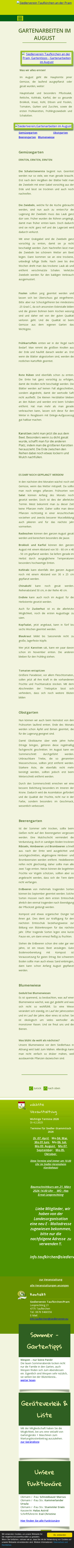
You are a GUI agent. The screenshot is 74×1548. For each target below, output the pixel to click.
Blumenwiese (46, 137)
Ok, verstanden (59, 1534)
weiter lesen (28, 1380)
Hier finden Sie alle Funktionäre (40, 1520)
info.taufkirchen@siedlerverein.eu (49, 1318)
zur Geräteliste (29, 1442)
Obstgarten (60, 132)
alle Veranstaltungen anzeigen (49, 1285)
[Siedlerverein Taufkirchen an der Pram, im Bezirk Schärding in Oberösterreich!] (44, 8)
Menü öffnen (20, 18)
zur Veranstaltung (50, 1279)
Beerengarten (27, 137)
